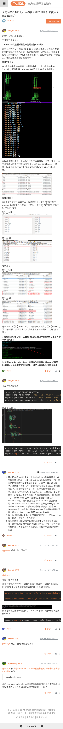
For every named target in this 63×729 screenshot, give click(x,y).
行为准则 (20, 717)
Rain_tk (13, 31)
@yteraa (6, 550)
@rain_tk (6, 643)
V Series (10, 20)
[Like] (55, 371)
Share (49, 371)
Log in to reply (53, 21)
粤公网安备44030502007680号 (39, 713)
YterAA (13, 472)
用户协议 (30, 717)
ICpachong (15, 663)
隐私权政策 (41, 717)
